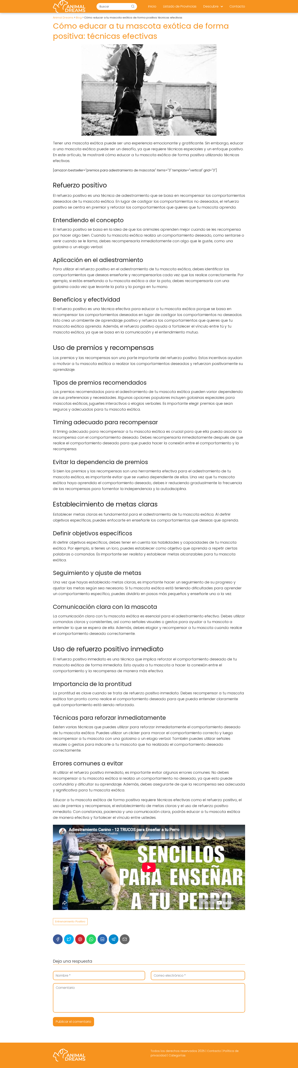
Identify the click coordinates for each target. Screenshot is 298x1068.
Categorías (177, 1055)
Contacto (237, 6)
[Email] (125, 939)
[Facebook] (58, 939)
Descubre (211, 6)
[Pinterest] (80, 939)
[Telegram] (113, 939)
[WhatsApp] (91, 939)
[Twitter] (69, 939)
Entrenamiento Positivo (70, 921)
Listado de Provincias (179, 6)
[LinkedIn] (102, 939)
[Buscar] (133, 6)
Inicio (152, 6)
